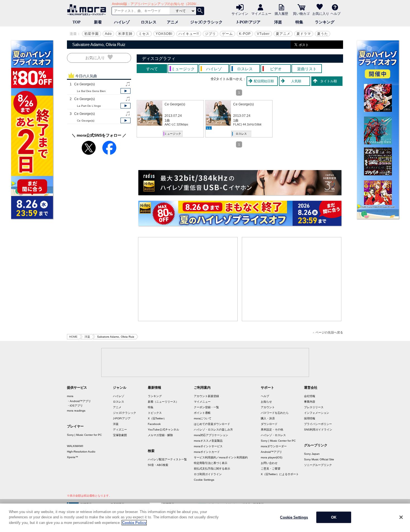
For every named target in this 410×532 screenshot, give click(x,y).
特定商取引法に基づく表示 (210, 463)
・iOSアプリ (75, 405)
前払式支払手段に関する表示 (212, 468)
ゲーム (227, 34)
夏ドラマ (303, 34)
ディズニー (120, 429)
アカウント (268, 407)
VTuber (263, 34)
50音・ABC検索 (158, 464)
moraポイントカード (207, 451)
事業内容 (309, 401)
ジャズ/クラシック (206, 22)
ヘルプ (336, 13)
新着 (98, 22)
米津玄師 (125, 34)
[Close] (401, 517)
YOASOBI (164, 34)
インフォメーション (316, 412)
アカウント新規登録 (206, 396)
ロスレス (148, 22)
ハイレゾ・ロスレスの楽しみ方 (213, 429)
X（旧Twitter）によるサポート (280, 474)
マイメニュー (261, 13)
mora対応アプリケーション (211, 435)
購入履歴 (281, 13)
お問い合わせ (269, 463)
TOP (77, 22)
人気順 (296, 81)
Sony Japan (312, 453)
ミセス (144, 34)
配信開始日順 (264, 81)
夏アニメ (283, 34)
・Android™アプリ (79, 401)
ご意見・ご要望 (270, 468)
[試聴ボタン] (125, 91)
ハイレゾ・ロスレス (273, 435)
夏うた (322, 34)
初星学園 (91, 34)
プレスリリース (314, 407)
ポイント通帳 (202, 412)
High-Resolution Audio (81, 451)
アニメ (173, 22)
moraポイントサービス (208, 446)
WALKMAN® (75, 446)
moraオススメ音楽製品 (208, 440)
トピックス (155, 412)
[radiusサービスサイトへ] (240, 182)
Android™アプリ (271, 451)
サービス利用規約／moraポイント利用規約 (221, 457)
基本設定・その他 (272, 429)
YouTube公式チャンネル (163, 429)
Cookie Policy (134, 523)
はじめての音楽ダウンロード (212, 423)
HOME (73, 336)
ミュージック (172, 133)
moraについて (202, 418)
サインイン (239, 13)
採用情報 (309, 418)
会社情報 (309, 396)
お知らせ (266, 401)
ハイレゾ (122, 22)
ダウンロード (269, 423)
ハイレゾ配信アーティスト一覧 (167, 459)
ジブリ (210, 34)
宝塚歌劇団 (120, 435)
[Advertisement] (188, 279)
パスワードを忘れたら (275, 412)
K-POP (245, 34)
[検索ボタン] (200, 11)
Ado (108, 34)
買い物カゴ (301, 13)
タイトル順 (328, 81)
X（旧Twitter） (157, 418)
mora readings (76, 410)
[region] (205, 518)
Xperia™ (72, 457)
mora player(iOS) (271, 457)
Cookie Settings (204, 479)
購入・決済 (268, 418)
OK (333, 517)
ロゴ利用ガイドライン (208, 474)
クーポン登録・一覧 (206, 407)
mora (70, 396)
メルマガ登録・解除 (160, 435)
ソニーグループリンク (318, 464)
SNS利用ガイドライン (318, 429)
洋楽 (278, 22)
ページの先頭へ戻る (329, 332)
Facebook (154, 423)
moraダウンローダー (274, 446)
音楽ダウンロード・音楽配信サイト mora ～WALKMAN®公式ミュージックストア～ (88, 9)
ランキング (324, 22)
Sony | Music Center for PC (84, 434)
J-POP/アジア (248, 22)
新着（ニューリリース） (163, 401)
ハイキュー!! (189, 34)
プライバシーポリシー (318, 423)
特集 (299, 22)
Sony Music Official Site (319, 459)
